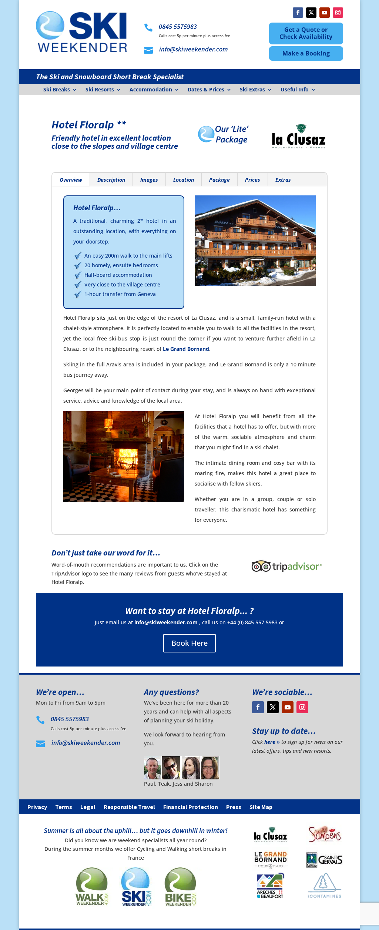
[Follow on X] (311, 12)
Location (183, 179)
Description (111, 179)
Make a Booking (306, 53)
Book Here (189, 643)
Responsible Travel (129, 807)
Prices (252, 179)
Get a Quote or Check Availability (305, 33)
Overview (71, 179)
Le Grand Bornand (186, 348)
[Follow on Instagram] (338, 12)
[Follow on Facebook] (298, 12)
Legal (87, 807)
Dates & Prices (206, 90)
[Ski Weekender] (135, 909)
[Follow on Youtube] (324, 12)
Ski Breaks (56, 90)
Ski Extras (252, 90)
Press (233, 807)
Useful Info (295, 90)
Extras (283, 179)
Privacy (37, 807)
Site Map (260, 807)
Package (219, 179)
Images (149, 179)
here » (272, 741)
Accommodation (151, 90)
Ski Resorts (99, 90)
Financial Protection (190, 807)
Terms (63, 807)
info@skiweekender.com (166, 622)
